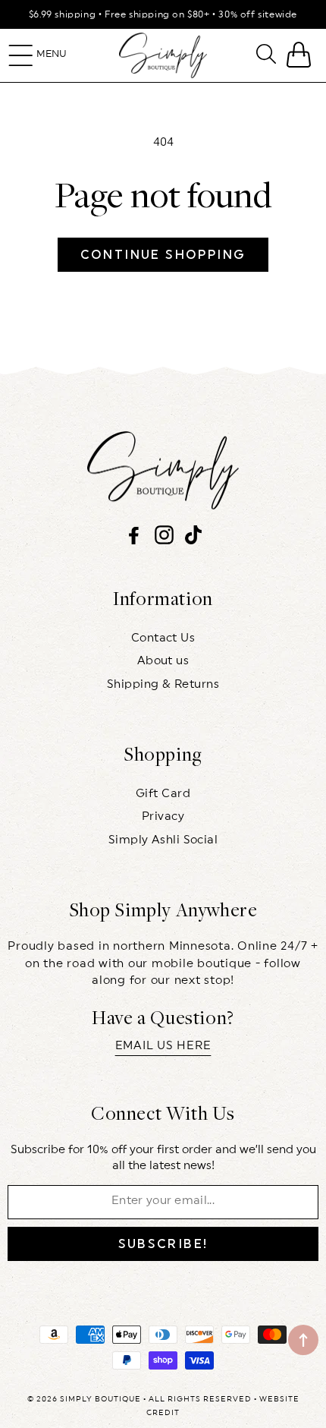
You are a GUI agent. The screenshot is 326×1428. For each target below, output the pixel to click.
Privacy (163, 816)
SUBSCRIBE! (163, 1244)
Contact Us (163, 638)
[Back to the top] (303, 1340)
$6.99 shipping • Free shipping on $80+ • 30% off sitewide (163, 14)
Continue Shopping (163, 254)
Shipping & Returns (163, 684)
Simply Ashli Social (163, 840)
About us (163, 661)
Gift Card (163, 793)
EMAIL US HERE (163, 1045)
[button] (20, 55)
